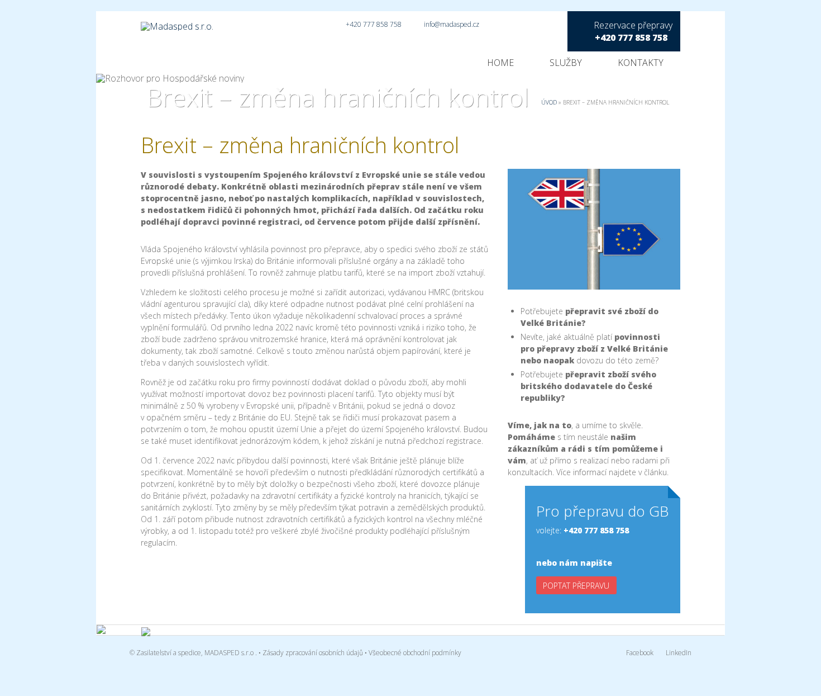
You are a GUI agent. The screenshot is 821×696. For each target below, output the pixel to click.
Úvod (549, 102)
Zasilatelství (153, 652)
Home (500, 62)
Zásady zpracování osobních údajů (312, 652)
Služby (566, 62)
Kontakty (641, 62)
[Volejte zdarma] (230, 632)
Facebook (639, 652)
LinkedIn (678, 652)
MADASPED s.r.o (229, 652)
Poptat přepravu (576, 585)
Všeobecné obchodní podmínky (415, 652)
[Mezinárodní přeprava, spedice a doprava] (160, 21)
